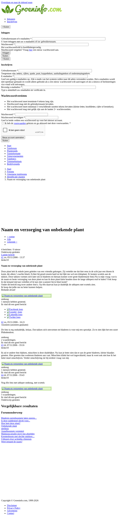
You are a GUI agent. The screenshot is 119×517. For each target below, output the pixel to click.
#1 (2, 257)
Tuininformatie (13, 153)
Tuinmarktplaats (14, 161)
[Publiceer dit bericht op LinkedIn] (14, 314)
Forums (10, 171)
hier (31, 50)
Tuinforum (12, 148)
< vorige (11, 236)
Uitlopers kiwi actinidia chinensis (16, 439)
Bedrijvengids (13, 164)
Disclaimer (12, 505)
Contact (10, 513)
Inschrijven (12, 21)
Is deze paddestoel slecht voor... (15, 420)
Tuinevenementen (15, 156)
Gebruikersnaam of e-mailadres (16, 38)
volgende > (12, 242)
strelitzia (5, 428)
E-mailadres (7, 76)
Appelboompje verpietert (12, 431)
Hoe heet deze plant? (10, 423)
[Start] (32, 14)
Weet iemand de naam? (11, 441)
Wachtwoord (8, 44)
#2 (2, 322)
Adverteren (12, 510)
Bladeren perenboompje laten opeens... (19, 418)
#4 (2, 375)
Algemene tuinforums (17, 174)
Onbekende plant (9, 426)
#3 (2, 345)
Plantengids (12, 151)
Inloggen (11, 19)
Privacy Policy (13, 508)
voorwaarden (20, 123)
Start (9, 145)
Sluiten (5, 56)
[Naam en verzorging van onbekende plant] (26, 295)
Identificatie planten (16, 177)
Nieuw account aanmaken (13, 137)
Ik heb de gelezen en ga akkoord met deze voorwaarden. (37, 123)
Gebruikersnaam (9, 70)
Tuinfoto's (11, 159)
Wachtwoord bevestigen (13, 117)
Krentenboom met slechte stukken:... (18, 436)
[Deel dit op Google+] (14, 312)
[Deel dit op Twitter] (13, 317)
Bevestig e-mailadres (11, 87)
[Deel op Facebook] (15, 309)
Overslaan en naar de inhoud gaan (16, 2)
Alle (9, 239)
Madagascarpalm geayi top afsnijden (18, 434)
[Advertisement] (59, 203)
